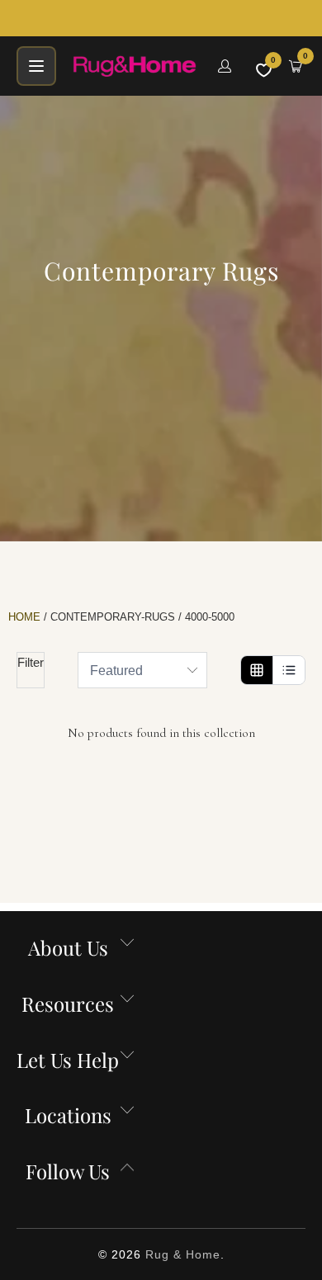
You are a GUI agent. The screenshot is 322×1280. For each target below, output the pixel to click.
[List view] (288, 670)
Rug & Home (182, 1254)
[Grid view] (256, 670)
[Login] (224, 66)
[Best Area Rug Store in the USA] (135, 66)
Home (24, 617)
